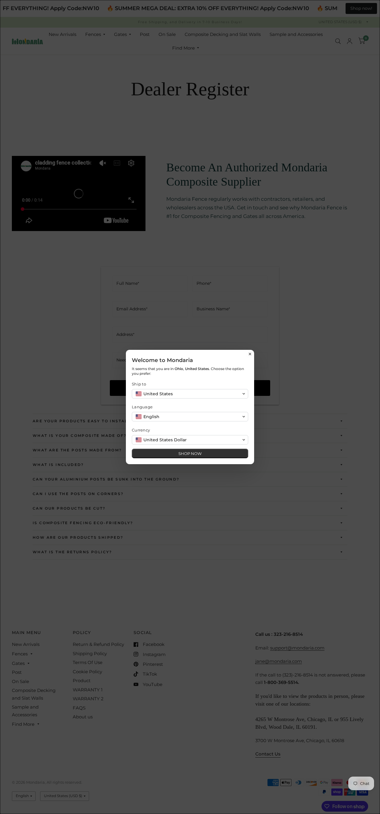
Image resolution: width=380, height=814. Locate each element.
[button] (190, 394)
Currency (141, 430)
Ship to (139, 384)
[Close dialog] (250, 354)
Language (142, 406)
